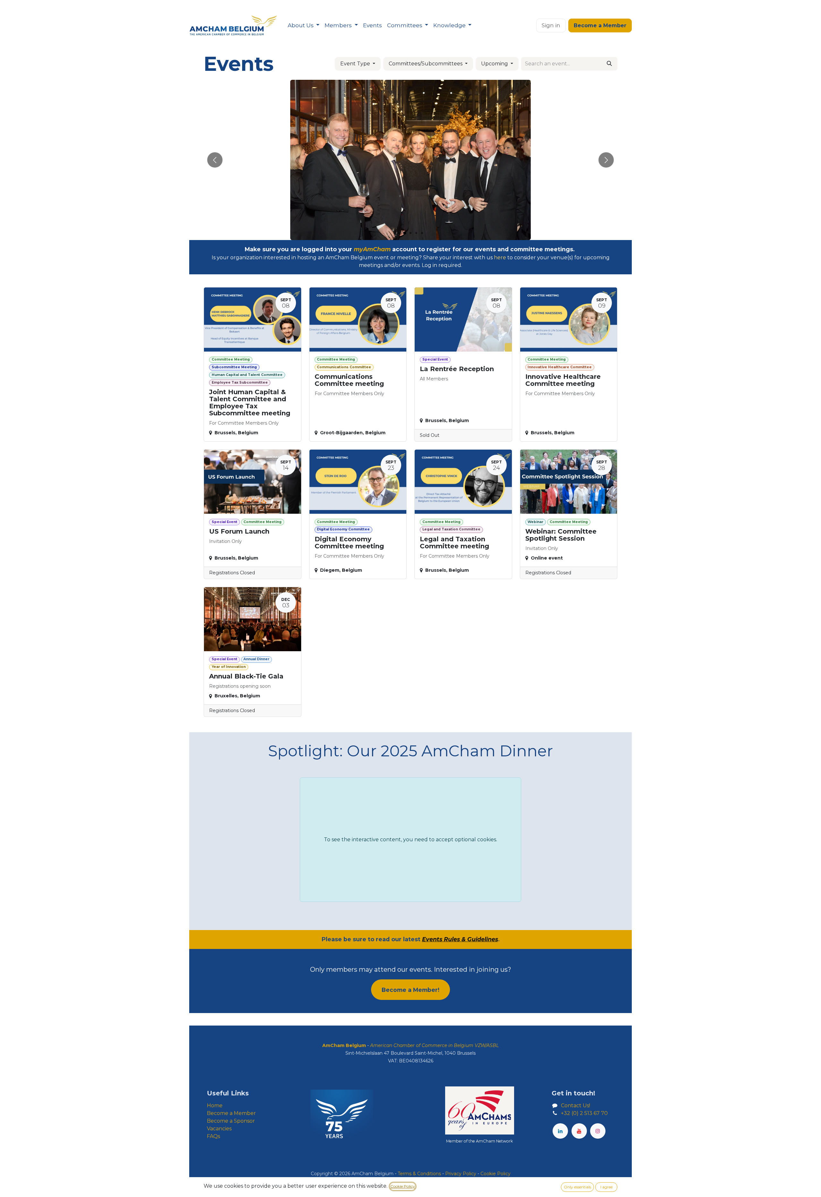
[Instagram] (597, 1131)
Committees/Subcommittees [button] (426, 64)
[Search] (609, 64)
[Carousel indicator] (399, 233)
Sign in (551, 25)
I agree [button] (606, 1187)
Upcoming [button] (495, 64)
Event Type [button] (355, 64)
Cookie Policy (402, 1186)
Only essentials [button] (577, 1187)
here (500, 257)
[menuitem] (303, 25)
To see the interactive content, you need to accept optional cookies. (410, 839)
